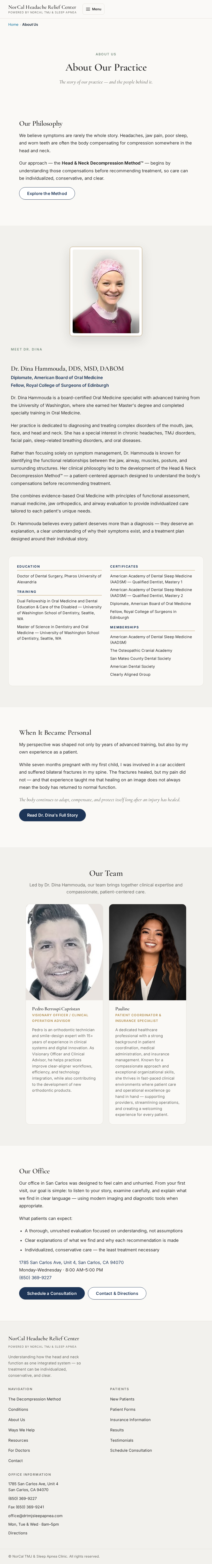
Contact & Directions (117, 1293)
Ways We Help (21, 1430)
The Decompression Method (34, 1399)
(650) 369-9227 (35, 1277)
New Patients (122, 1399)
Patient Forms (122, 1409)
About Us (16, 1419)
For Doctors (19, 1450)
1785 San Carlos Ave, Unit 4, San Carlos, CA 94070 (71, 1262)
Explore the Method (47, 193)
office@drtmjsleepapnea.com (35, 1515)
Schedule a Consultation (52, 1293)
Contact (15, 1460)
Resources (18, 1440)
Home (13, 24)
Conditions (18, 1409)
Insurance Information (130, 1419)
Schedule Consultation (131, 1450)
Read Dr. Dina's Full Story (52, 815)
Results (117, 1430)
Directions (17, 1533)
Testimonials (121, 1440)
